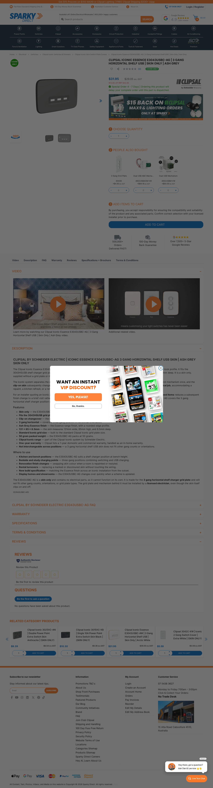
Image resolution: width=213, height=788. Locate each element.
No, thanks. (78, 406)
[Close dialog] (161, 368)
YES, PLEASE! (78, 397)
